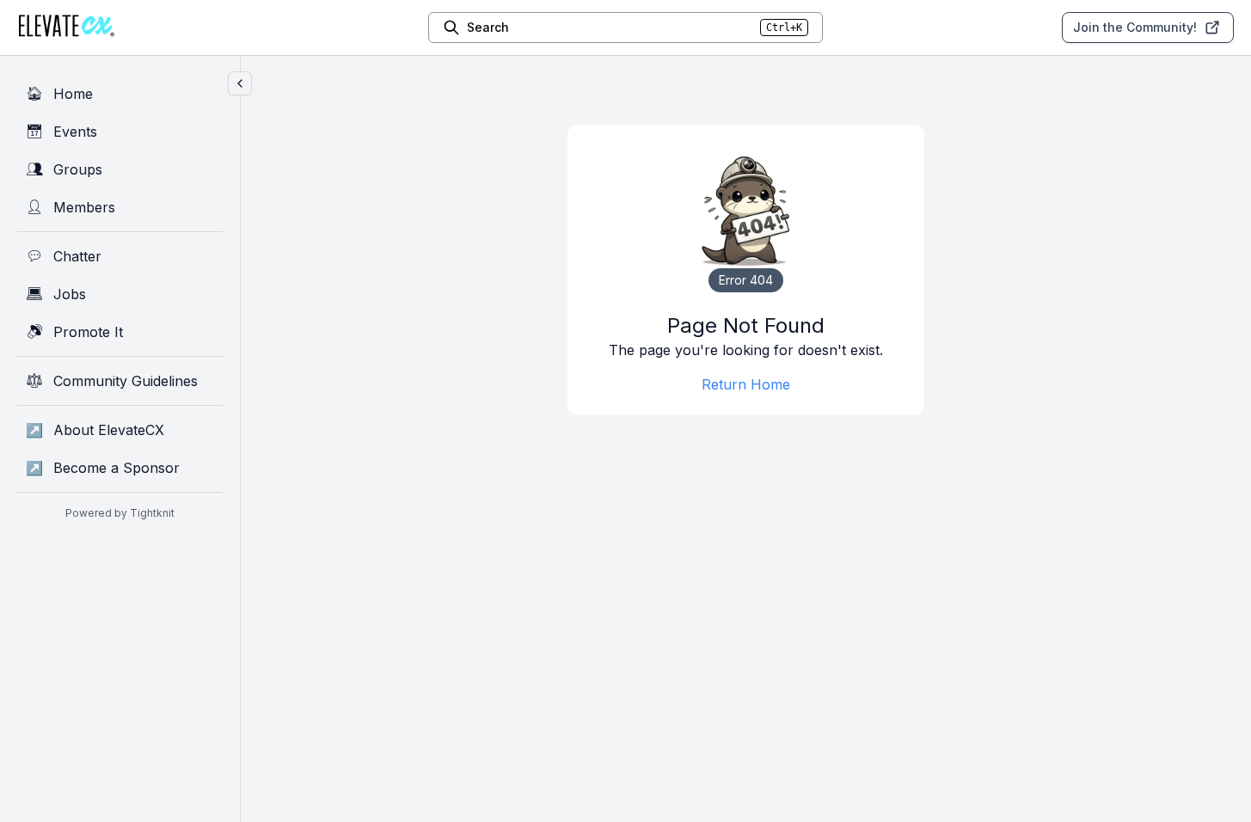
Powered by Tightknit (120, 512)
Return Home (746, 384)
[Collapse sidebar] (240, 83)
